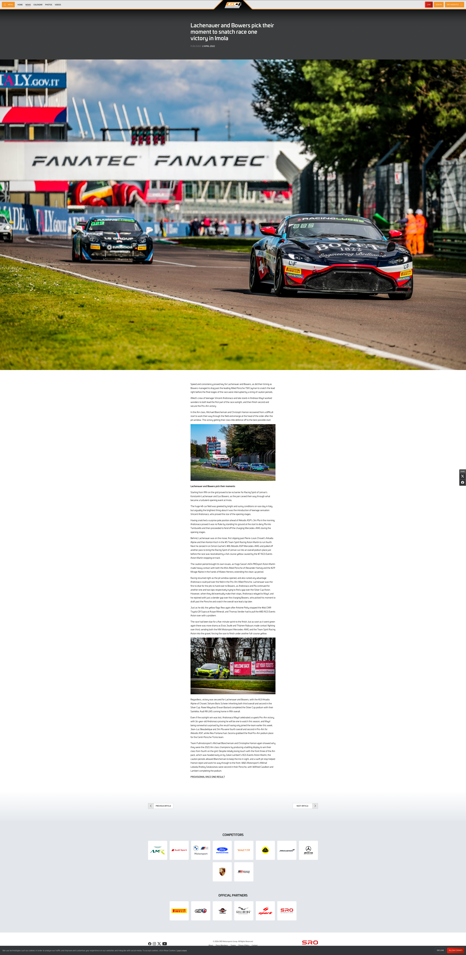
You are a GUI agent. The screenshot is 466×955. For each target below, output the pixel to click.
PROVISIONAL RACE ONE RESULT (208, 776)
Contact (255, 945)
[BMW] (200, 850)
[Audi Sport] (179, 850)
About (210, 945)
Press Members (222, 945)
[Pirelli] (179, 910)
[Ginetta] (243, 850)
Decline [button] (440, 950)
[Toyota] (243, 871)
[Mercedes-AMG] (308, 850)
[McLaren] (286, 850)
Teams (233, 945)
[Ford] (222, 850)
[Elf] (200, 910)
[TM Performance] (222, 910)
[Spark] (265, 910)
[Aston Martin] (157, 850)
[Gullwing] (243, 910)
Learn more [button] (182, 950)
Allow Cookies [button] (455, 950)
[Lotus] (265, 850)
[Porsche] (222, 871)
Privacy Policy (243, 945)
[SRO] (286, 910)
